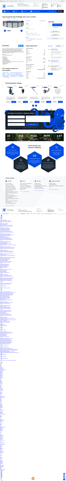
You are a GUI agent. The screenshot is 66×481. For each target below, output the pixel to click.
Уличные (8, 74)
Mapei (1, 426)
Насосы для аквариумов (3, 325)
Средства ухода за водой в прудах (5, 305)
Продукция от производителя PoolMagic (16, 72)
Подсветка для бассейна (3, 250)
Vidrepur (1, 458)
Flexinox (1, 406)
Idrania (1, 415)
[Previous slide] (5, 30)
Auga (0, 378)
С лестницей (9, 73)
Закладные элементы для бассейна (5, 246)
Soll (0, 449)
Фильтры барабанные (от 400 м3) (5, 297)
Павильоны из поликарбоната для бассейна (6, 276)
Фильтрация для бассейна (4, 223)
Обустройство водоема (3, 320)
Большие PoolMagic (13, 76)
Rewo (1, 441)
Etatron (1, 401)
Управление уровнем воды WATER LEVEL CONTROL (7, 351)
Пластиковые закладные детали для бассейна (7, 248)
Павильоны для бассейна (3, 274)
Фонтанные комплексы (3, 331)
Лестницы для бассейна (3, 242)
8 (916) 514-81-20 (45, 8)
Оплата (31, 213)
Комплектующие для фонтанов (4, 347)
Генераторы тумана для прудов (4, 321)
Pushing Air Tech (2, 440)
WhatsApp (54, 4)
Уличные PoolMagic (20, 76)
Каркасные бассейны (3, 354)
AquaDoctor (1, 372)
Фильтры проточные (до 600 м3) (5, 296)
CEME (1, 387)
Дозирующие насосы (3, 236)
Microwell (1, 429)
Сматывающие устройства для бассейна (6, 280)
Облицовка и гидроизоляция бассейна (5, 269)
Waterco (1, 460)
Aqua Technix (2, 370)
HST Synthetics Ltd (2, 414)
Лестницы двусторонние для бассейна (6, 243)
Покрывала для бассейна (3, 358)
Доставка (27, 213)
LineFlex (1, 423)
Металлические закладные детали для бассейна (7, 247)
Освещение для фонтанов (4, 345)
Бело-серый (27, 33)
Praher (1, 439)
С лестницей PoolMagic (14, 75)
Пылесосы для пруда (3, 306)
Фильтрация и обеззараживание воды (6, 291)
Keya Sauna (1, 419)
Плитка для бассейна (3, 271)
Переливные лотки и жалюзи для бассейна (6, 278)
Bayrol (1, 380)
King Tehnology (2, 420)
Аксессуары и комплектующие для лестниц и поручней (8, 244)
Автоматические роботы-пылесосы (5, 258)
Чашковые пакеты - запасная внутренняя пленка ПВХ (8, 360)
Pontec (1, 436)
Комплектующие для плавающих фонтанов (6, 332)
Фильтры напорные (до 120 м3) (4, 295)
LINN (0, 424)
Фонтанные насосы (3, 329)
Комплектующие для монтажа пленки (5, 315)
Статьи (42, 213)
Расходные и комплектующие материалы (6, 239)
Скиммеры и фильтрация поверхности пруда (6, 294)
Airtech (1, 367)
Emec (1, 398)
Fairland (1, 403)
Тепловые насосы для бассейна (4, 230)
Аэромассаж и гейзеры (3, 267)
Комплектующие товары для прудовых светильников (8, 319)
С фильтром (4, 73)
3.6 (28, 29)
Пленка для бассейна (3, 270)
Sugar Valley (2, 451)
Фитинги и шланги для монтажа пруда (5, 314)
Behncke (1, 381)
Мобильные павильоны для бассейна (5, 275)
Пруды (1, 289)
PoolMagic (1, 438)
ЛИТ (0, 468)
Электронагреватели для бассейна (5, 228)
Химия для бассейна (3, 254)
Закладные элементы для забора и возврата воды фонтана (9, 349)
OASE (1, 432)
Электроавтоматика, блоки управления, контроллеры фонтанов (9, 352)
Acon (0, 365)
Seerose (1, 446)
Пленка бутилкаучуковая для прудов (5, 311)
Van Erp (1, 457)
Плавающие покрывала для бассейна (5, 279)
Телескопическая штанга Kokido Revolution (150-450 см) (34, 98)
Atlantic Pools (2, 377)
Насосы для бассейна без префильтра (5, 221)
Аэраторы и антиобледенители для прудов (6, 302)
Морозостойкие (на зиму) (17, 73)
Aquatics (1, 374)
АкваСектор (2, 465)
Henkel (1, 413)
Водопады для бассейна (3, 265)
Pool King (1, 437)
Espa (0, 400)
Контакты (38, 213)
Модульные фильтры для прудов (5, 298)
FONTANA (1, 407)
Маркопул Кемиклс (3, 469)
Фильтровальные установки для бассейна (6, 225)
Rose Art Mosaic (2, 442)
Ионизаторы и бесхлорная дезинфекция (6, 238)
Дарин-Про (1, 466)
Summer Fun (1, 452)
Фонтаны (1, 327)
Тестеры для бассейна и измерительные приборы (7, 255)
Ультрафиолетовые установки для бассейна (6, 234)
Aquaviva (1, 375)
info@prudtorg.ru (44, 3)
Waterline (1, 461)
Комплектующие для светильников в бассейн (7, 251)
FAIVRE (1, 404)
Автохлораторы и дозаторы (4, 237)
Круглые (12, 74)
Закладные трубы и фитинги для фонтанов (6, 348)
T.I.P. (0, 454)
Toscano (1, 455)
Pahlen (1, 434)
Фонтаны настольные (3, 335)
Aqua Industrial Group (3, 369)
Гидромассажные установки (4, 266)
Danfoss (1, 392)
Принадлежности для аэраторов (5, 303)
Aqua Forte (1, 368)
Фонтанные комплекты (3, 334)
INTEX (1, 416)
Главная (1, 216)
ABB (0, 364)
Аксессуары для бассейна (4, 260)
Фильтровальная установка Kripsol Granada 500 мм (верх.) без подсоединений (10, 98)
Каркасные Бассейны (5, 72)
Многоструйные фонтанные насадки (5, 341)
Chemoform (1, 388)
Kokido (1, 421)
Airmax (1, 366)
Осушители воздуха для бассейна (5, 287)
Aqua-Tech (1, 371)
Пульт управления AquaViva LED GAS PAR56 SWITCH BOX (23, 98)
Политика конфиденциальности (48, 213)
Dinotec (1, 394)
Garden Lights (2, 410)
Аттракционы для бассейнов (4, 264)
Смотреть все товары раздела (10, 205)
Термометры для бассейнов (4, 259)
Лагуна (1, 467)
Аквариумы (1, 324)
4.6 (30, 29)
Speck (1, 450)
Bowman (1, 383)
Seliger (1, 448)
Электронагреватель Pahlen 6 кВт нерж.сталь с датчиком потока (45, 98)
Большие (3, 74)
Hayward (1, 411)
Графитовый (35, 33)
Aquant (1, 373)
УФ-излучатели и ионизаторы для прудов (6, 293)
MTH (0, 431)
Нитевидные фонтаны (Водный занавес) (6, 342)
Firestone (1, 405)
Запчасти (1, 281)
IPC (0, 417)
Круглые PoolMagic (7, 77)
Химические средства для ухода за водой (6, 253)
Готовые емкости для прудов (4, 313)
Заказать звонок (60, 6)
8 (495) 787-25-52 (45, 5)
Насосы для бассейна (3, 220)
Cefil (0, 386)
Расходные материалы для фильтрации (6, 299)
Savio (1, 445)
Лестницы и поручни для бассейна (5, 241)
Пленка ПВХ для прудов (3, 312)
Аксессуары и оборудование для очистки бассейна (7, 257)
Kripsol (1, 422)
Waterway (1, 463)
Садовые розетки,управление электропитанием (7, 318)
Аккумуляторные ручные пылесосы (5, 262)
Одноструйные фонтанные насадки (5, 343)
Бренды (35, 213)
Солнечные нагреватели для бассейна (5, 231)
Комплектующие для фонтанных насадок (6, 340)
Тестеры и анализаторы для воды (5, 307)
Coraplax (1, 390)
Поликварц (1, 470)
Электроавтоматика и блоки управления (6, 283)
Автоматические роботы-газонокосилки (6, 261)
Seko (0, 447)
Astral (1, 376)
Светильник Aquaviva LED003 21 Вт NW (58, 98)
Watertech (1, 462)
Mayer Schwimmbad (3, 427)
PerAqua (1, 435)
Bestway (1, 382)
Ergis (0, 399)
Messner (1, 428)
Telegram (60, 4)
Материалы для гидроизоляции (4, 272)
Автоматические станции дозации (5, 235)
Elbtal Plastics (2, 396)
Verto (55, 213)
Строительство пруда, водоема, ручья (5, 310)
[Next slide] (21, 30)
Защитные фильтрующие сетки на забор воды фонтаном (8, 350)
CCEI (0, 385)
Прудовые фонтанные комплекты (5, 322)
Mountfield (1, 430)
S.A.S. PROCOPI (2, 444)
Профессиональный (28, 40)
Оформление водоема (3, 317)
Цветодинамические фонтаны (4, 336)
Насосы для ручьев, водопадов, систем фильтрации (7, 292)
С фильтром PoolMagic (5, 75)
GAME (1, 409)
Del (0, 393)
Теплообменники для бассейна (4, 229)
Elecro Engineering (2, 397)
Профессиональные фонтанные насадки (6, 338)
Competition (1, 389)
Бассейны (1, 218)
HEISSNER (1, 412)
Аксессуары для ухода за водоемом (5, 308)
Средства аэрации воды (3, 301)
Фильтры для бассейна (3, 224)
